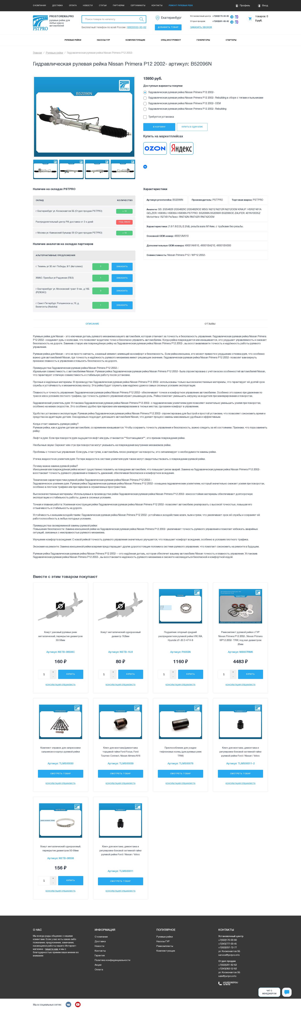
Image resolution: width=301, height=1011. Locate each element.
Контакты (100, 951)
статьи (103, 5)
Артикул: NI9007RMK (240, 652)
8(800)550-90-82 (136, 27)
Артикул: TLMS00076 (180, 764)
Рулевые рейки (54, 53)
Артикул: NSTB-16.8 (120, 652)
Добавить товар (168, 27)
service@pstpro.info (229, 955)
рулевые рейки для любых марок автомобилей (59, 23)
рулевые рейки (73, 40)
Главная (37, 53)
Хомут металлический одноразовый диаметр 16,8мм (120, 634)
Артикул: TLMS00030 (60, 764)
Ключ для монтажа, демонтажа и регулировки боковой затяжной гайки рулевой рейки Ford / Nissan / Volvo (240, 752)
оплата (73, 5)
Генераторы (203, 40)
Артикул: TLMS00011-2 (240, 764)
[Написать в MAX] (236, 17)
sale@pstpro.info (227, 976)
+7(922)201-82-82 (220, 21)
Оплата (99, 970)
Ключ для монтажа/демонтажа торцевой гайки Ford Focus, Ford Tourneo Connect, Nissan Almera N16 (120, 752)
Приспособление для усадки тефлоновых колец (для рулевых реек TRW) (180, 752)
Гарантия (100, 956)
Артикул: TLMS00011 (120, 871)
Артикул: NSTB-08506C (60, 652)
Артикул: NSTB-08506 (60, 858)
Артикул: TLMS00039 (120, 764)
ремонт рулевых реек (181, 5)
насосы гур (103, 40)
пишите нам (51, 949)
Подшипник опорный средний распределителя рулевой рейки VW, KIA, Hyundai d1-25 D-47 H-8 (180, 636)
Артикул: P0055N (180, 652)
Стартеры (231, 40)
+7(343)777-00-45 (227, 944)
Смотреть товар (60, 774)
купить (70, 674)
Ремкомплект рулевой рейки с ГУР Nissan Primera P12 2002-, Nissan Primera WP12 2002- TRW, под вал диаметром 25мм (240, 638)
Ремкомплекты (164, 946)
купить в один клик (192, 127)
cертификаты (138, 5)
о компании (39, 5)
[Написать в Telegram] (231, 17)
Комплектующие (165, 951)
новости (88, 5)
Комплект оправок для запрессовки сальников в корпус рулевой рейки (60, 750)
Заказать (122, 266)
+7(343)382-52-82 (227, 969)
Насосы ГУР (163, 941)
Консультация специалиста (60, 685)
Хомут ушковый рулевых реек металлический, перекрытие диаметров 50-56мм (60, 636)
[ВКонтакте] (145, 167)
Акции (98, 965)
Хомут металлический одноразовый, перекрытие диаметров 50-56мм (60, 849)
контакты (157, 5)
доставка (57, 5)
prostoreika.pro (61, 16)
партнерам (118, 5)
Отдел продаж (197, 21)
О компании (101, 937)
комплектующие (135, 40)
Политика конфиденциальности (112, 960)
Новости (99, 946)
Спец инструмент (171, 40)
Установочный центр (200, 16)
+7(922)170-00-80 (220, 16)
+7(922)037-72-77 (227, 948)
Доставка (100, 941)
